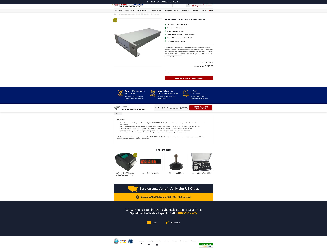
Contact (203, 10)
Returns (174, 241)
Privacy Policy (184, 241)
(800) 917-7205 (174, 197)
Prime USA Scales (128, 4)
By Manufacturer (142, 10)
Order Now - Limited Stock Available (189, 78)
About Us (195, 10)
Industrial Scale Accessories (126, 14)
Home (115, 14)
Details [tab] (118, 114)
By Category (118, 10)
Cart (211, 10)
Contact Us (175, 223)
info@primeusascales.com (203, 6)
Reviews (209, 241)
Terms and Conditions (197, 241)
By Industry (128, 10)
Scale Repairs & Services (171, 10)
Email (188, 197)
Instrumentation (157, 10)
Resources (184, 10)
